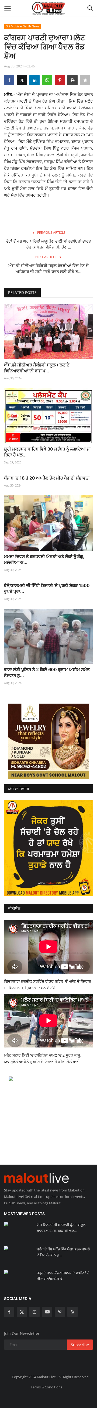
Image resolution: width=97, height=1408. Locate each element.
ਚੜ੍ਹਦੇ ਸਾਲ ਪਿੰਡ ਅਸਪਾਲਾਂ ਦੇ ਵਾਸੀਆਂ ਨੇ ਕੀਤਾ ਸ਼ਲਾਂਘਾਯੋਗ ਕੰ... (63, 1276)
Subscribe (80, 1344)
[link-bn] (48, 741)
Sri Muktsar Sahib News (22, 26)
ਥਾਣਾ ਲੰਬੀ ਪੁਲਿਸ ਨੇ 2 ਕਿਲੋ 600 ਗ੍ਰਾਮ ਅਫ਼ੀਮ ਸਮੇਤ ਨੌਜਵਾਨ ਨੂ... (47, 672)
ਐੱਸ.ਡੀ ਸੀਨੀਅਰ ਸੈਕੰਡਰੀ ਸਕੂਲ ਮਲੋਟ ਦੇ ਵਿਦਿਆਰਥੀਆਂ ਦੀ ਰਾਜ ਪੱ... (37, 367)
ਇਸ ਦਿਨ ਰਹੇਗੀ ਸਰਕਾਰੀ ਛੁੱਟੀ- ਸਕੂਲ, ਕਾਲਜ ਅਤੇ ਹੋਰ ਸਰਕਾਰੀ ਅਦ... (61, 1228)
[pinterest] (60, 1312)
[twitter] (22, 1312)
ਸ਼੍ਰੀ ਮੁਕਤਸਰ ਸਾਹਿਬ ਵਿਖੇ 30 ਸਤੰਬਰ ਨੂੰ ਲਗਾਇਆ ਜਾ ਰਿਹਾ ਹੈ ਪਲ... (47, 452)
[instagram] (34, 1312)
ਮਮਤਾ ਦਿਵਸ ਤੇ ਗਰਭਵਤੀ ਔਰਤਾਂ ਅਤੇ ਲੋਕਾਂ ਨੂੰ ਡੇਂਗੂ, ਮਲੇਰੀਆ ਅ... (44, 559)
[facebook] (9, 1312)
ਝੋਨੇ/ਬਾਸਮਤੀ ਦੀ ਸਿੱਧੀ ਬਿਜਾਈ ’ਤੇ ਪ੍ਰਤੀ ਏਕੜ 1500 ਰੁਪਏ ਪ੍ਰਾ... (47, 588)
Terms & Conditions (46, 1387)
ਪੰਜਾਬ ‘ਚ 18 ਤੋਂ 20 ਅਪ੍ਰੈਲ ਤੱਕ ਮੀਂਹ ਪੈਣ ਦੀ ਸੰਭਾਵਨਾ (47, 478)
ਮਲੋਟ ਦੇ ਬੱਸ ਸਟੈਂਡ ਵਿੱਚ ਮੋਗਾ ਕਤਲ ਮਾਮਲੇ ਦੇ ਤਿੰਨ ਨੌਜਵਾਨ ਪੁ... (63, 1252)
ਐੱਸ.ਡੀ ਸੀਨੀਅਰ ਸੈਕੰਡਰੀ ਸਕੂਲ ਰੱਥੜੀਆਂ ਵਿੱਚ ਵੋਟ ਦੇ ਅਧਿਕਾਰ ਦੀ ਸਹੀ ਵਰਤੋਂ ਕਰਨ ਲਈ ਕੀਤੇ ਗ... (48, 268)
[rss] (72, 1312)
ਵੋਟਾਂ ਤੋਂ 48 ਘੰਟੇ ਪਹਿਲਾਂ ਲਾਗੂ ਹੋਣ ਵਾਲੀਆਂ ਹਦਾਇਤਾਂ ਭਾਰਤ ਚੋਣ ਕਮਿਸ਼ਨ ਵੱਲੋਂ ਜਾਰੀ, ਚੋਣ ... (48, 244)
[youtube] (47, 1312)
